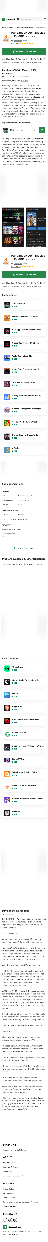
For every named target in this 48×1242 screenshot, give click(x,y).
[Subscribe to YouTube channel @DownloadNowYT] (15, 1220)
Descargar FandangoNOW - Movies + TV (20, 564)
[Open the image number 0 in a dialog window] (13, 227)
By (16, 41)
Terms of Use (8, 1193)
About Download (9, 1163)
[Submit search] (18, 19)
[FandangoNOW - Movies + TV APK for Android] (5, 38)
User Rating (16, 44)
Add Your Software (10, 1167)
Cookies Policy (9, 1198)
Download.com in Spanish (13, 1176)
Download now (26, 51)
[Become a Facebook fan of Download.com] (5, 1220)
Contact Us (7, 1172)
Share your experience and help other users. (22, 62)
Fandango (9, 914)
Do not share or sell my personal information (20, 1202)
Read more (24, 81)
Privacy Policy (8, 1189)
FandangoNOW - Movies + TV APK (28, 34)
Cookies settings (9, 1206)
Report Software (26, 548)
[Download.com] (8, 19)
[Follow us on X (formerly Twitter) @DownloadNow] (10, 1220)
